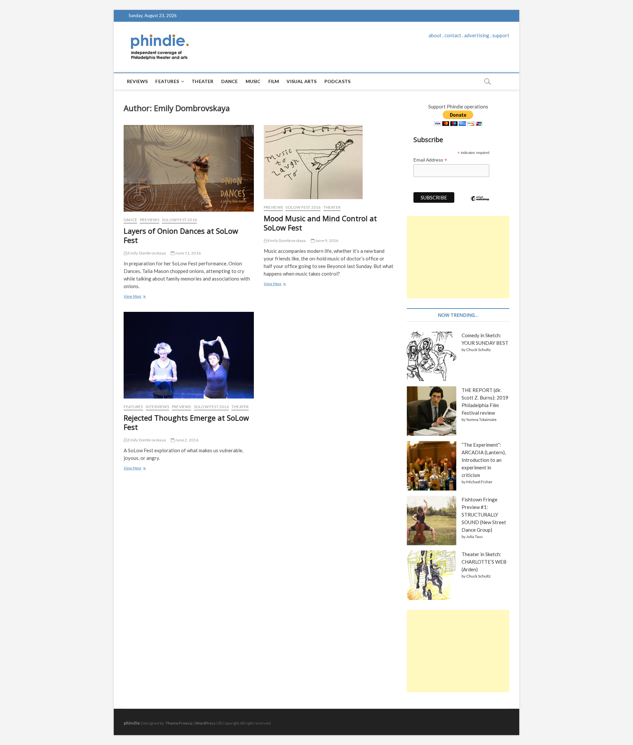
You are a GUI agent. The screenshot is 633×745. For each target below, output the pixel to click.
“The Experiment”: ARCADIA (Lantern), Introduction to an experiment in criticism (484, 460)
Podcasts (337, 81)
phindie (132, 723)
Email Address (430, 160)
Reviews (137, 81)
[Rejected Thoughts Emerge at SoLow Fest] (189, 355)
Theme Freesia (179, 723)
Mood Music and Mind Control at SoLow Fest (320, 222)
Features (167, 81)
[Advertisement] (458, 257)
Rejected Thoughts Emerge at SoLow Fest (186, 422)
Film (273, 81)
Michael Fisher (479, 481)
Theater (202, 81)
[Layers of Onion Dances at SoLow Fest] (189, 168)
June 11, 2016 (187, 253)
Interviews (157, 406)
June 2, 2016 (186, 439)
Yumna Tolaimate (481, 419)
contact (452, 35)
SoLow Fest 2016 (179, 219)
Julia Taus (474, 536)
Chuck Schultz (478, 349)
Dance (229, 81)
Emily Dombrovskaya (146, 253)
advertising (476, 35)
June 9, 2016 (327, 240)
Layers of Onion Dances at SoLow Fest (181, 235)
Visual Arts (301, 81)
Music (253, 81)
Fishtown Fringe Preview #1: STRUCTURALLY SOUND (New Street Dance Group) (484, 514)
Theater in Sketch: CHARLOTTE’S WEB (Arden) (484, 561)
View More (134, 297)
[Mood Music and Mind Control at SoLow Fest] (329, 162)
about (435, 35)
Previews (149, 219)
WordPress (205, 723)
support (500, 35)
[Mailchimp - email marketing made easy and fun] (480, 203)
